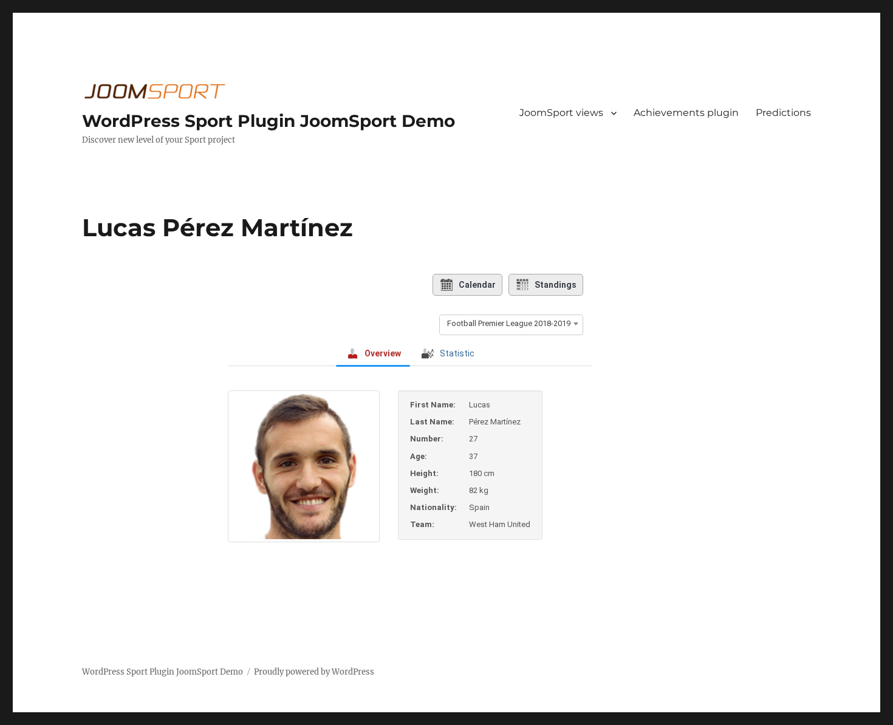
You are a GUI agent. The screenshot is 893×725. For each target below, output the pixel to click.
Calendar (477, 285)
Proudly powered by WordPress (314, 672)
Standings (556, 285)
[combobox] (511, 323)
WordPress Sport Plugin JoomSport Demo (268, 121)
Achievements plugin (686, 112)
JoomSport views (561, 112)
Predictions (783, 112)
